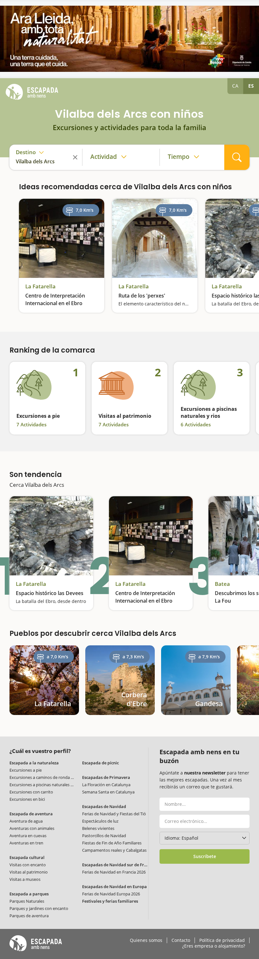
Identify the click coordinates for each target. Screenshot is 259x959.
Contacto (181, 940)
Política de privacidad (222, 940)
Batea (222, 583)
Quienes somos (146, 940)
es (251, 86)
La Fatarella (40, 286)
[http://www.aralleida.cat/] (129, 39)
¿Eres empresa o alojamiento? (213, 946)
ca (235, 86)
